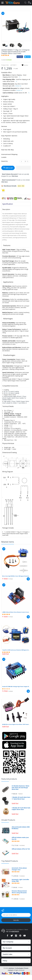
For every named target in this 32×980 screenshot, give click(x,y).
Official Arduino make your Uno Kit (20, 838)
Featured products (9, 779)
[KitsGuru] (12, 3)
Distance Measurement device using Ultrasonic (19, 891)
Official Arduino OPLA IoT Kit (21, 849)
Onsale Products (8, 820)
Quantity (4, 161)
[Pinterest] (20, 936)
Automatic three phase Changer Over (19, 868)
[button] (5, 55)
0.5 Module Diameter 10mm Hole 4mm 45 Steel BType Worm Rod (20, 787)
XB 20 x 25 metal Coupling (11, 391)
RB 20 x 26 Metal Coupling (11, 393)
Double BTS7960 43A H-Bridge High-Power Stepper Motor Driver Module (16, 686)
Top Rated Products (9, 861)
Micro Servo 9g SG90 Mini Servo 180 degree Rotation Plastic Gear (16, 576)
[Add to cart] (28, 579)
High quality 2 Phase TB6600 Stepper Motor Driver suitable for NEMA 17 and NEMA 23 (15, 402)
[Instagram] (16, 936)
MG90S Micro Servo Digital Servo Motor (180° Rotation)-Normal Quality (16, 724)
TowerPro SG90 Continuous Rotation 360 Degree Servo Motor (16, 650)
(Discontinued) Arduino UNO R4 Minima (21, 827)
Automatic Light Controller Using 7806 (20, 880)
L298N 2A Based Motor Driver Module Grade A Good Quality (16, 612)
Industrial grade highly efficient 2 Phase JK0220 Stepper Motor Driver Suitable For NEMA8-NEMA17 (14, 397)
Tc (19, 77)
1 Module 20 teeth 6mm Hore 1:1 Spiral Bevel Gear (21, 798)
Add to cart (9, 168)
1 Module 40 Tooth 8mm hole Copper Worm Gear (21, 808)
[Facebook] (7, 936)
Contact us (18, 86)
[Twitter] (12, 936)
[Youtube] (24, 936)
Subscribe (16, 920)
